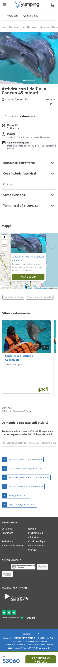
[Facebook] (23, 638)
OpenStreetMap (42, 288)
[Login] (52, 5)
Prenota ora (28, 276)
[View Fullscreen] (4, 249)
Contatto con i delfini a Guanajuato (19, 357)
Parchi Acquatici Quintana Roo (25, 459)
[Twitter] (31, 638)
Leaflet (30, 288)
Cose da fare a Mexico (13, 297)
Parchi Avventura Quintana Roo (26, 486)
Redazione (7, 541)
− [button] (4, 242)
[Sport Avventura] (26, 4)
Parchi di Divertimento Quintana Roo (28, 477)
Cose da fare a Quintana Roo (40, 297)
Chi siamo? (7, 528)
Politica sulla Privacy (12, 545)
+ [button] (4, 237)
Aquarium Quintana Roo (22, 504)
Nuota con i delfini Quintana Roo (26, 468)
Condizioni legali (37, 541)
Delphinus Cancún (22, 411)
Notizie (32, 528)
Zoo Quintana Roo (18, 495)
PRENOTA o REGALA (40, 659)
